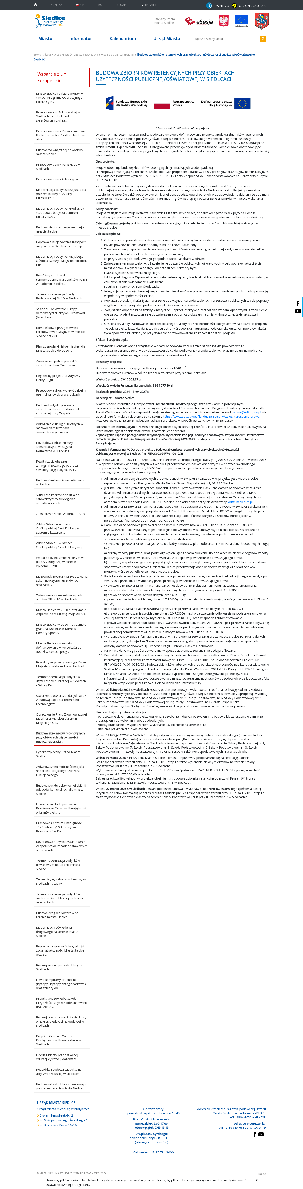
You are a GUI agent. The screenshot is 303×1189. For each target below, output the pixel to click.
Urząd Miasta (61, 54)
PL (141, 4)
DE (152, 4)
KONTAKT (57, 5)
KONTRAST (225, 5)
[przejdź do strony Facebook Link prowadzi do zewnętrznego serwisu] (255, 1134)
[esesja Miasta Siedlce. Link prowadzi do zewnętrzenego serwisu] (199, 21)
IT (156, 4)
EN (146, 4)
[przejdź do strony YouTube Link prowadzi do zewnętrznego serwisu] (261, 1134)
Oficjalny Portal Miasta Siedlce (164, 21)
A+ (259, 5)
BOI (100, 5)
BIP (81, 5)
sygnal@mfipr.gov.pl (246, 412)
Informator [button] (80, 38)
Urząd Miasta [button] (166, 38)
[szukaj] (263, 39)
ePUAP (121, 5)
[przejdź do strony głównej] (35, 4)
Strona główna (42, 54)
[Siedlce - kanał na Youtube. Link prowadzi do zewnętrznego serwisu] (298, 311)
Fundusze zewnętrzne (85, 54)
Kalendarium (123, 38)
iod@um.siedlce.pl (240, 502)
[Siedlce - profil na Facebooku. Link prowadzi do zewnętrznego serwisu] (298, 303)
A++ (264, 5)
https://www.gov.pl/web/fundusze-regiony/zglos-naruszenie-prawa (211, 416)
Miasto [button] (45, 38)
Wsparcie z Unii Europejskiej (117, 54)
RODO (262, 1174)
